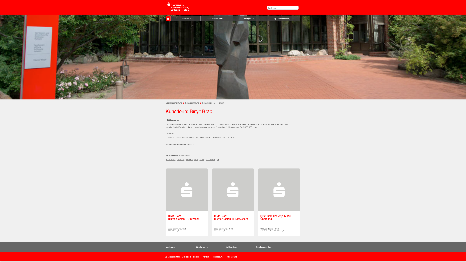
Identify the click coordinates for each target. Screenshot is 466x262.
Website (190, 144)
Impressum (218, 256)
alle (218, 159)
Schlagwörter (248, 18)
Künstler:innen (216, 18)
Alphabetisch (170, 159)
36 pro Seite (210, 159)
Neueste (189, 159)
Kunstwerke (185, 18)
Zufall (202, 159)
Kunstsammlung (192, 102)
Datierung (180, 159)
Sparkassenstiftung (282, 18)
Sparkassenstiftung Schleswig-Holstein (182, 256)
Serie (196, 159)
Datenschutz (231, 256)
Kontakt (206, 256)
